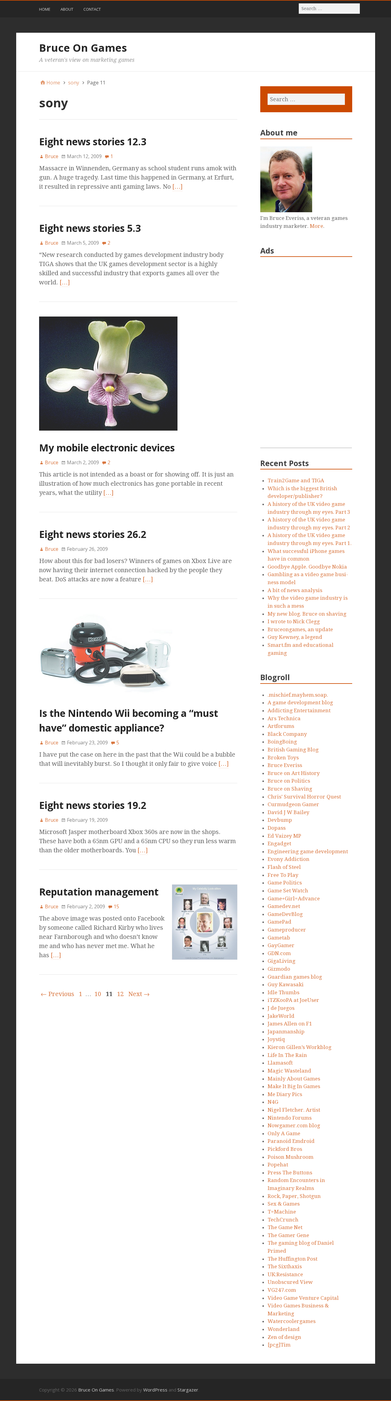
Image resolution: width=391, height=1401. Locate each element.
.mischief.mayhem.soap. (298, 695)
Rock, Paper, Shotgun (294, 1196)
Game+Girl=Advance (294, 898)
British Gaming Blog (293, 750)
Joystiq (276, 1039)
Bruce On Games (83, 48)
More (316, 226)
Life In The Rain (287, 1055)
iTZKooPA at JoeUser (293, 1000)
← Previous (57, 994)
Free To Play (283, 875)
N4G (273, 1102)
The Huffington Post (292, 1259)
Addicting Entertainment (299, 710)
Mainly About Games (294, 1079)
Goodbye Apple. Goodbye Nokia (307, 567)
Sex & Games (284, 1204)
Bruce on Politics (289, 781)
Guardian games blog (295, 977)
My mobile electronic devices (107, 447)
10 (97, 994)
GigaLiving (281, 961)
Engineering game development (308, 851)
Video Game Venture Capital (303, 1298)
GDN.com (279, 953)
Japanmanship (286, 1032)
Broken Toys (283, 757)
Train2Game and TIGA (296, 480)
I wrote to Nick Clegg (294, 621)
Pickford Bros (285, 1149)
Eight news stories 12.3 (92, 141)
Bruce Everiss (285, 765)
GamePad (279, 922)
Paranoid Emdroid (291, 1141)
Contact (92, 9)
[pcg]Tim (279, 1345)
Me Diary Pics (285, 1094)
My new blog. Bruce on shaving (307, 614)
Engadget (279, 843)
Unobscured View (290, 1282)
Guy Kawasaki (286, 984)
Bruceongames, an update (300, 629)
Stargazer (187, 1390)
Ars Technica (284, 718)
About (66, 9)
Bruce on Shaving (290, 789)
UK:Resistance (285, 1274)
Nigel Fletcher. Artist (294, 1110)
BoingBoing (282, 742)
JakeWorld (281, 1016)
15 (116, 906)
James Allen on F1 (290, 1024)
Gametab (279, 938)
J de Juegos (281, 1008)
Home (44, 9)
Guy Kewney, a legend (295, 637)
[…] (177, 186)
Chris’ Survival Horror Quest (304, 797)
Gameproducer (287, 930)
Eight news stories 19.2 (92, 805)
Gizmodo (279, 969)
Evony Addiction (288, 859)
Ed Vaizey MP (284, 836)
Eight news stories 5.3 (90, 228)
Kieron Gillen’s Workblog (299, 1047)
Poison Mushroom (290, 1157)
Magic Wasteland (289, 1071)
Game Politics (285, 883)
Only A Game (284, 1133)
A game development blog (300, 702)
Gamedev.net (284, 906)
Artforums (281, 726)
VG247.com (282, 1290)
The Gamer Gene (288, 1235)
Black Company (287, 734)
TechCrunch (283, 1220)
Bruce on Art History (294, 773)
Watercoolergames (292, 1321)
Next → (139, 994)
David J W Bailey (288, 812)
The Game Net (285, 1227)
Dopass (277, 828)
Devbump (280, 820)
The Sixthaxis (285, 1266)
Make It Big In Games (294, 1086)
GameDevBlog (285, 914)
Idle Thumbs (283, 992)
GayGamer (281, 945)
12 (120, 994)
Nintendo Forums (290, 1118)
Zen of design (284, 1337)
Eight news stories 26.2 (92, 534)
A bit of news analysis (295, 590)
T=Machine (282, 1212)
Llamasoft (280, 1063)
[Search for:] (329, 8)
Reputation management (99, 891)
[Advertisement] (306, 356)
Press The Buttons (290, 1172)
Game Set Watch (288, 891)
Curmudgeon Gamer (293, 804)
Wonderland (284, 1329)
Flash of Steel (284, 867)
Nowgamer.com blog (294, 1125)
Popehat (278, 1165)
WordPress (155, 1390)
